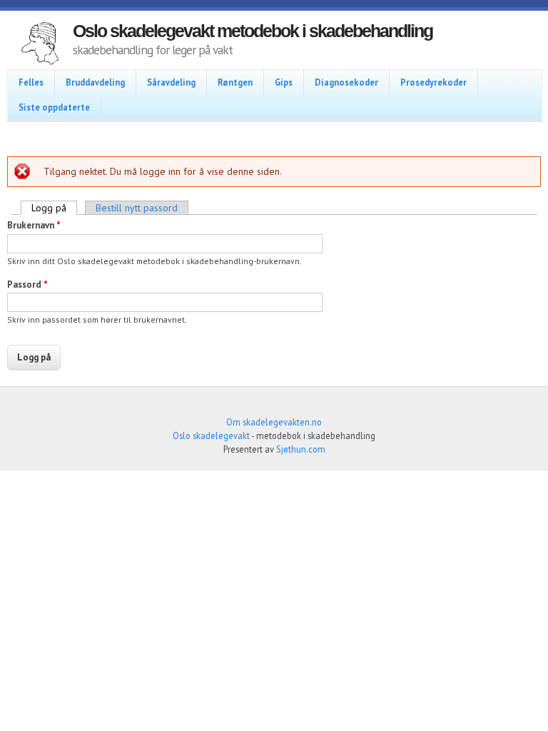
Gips (284, 82)
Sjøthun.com (300, 449)
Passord (27, 284)
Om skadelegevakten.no (274, 422)
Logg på (54, 207)
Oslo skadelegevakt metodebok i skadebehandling (252, 31)
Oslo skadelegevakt (211, 435)
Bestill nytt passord (137, 207)
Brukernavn (34, 225)
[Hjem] (40, 45)
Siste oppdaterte (54, 107)
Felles (31, 82)
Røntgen (235, 82)
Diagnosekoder (346, 82)
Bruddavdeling (95, 82)
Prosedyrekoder (433, 82)
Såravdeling (171, 82)
